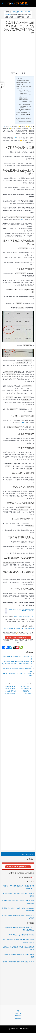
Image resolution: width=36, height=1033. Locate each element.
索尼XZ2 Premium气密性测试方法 (25, 107)
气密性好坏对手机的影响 (23, 112)
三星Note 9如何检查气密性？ (25, 95)
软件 (22, 12)
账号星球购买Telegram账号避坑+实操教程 (21, 935)
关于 (18, 1011)
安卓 (3, 126)
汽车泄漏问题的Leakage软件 (24, 115)
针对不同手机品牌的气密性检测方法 (24, 87)
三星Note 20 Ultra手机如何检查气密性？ (25, 92)
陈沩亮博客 (16, 12)
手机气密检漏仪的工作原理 (25, 122)
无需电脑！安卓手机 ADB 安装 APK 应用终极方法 (17, 661)
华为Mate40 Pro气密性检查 (26, 102)
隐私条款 (18, 1018)
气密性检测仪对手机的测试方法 (24, 119)
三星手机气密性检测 (23, 90)
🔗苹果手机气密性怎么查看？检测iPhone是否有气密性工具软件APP (21, 609)
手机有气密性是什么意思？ (24, 80)
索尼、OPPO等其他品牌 (24, 104)
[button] (2, 85)
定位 (23, 422)
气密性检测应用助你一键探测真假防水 (24, 83)
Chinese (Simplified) (24, 877)
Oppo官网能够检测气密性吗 (26, 110)
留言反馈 (18, 1013)
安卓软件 (27, 12)
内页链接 (18, 1015)
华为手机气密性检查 (23, 99)
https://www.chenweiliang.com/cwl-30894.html (19, 628)
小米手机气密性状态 (23, 98)
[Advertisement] (18, 53)
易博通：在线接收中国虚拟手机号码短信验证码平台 (18, 962)
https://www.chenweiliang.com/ (24, 617)
